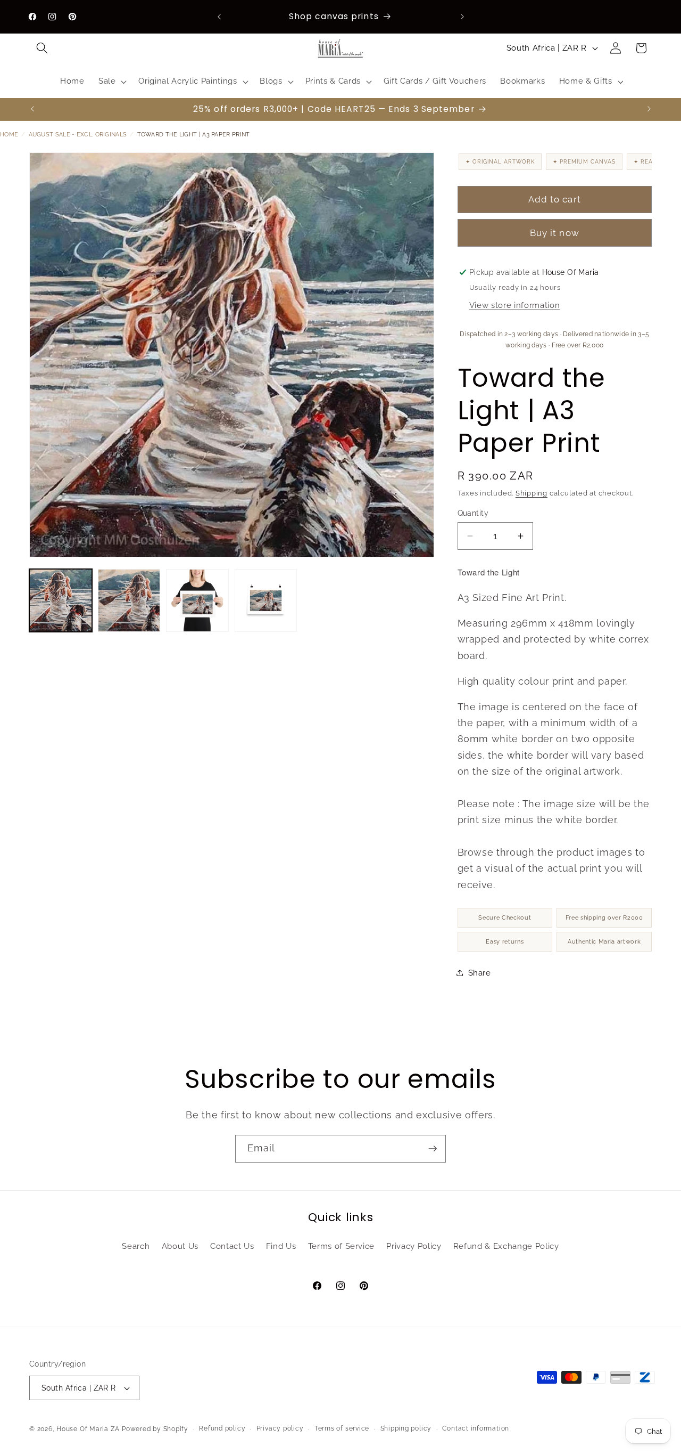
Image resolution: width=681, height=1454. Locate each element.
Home (9, 134)
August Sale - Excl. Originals (78, 134)
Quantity (473, 512)
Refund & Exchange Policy (506, 1246)
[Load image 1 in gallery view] (60, 600)
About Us (180, 1246)
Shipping (531, 493)
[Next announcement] (462, 16)
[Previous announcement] (219, 16)
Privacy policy (280, 1428)
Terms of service (341, 1428)
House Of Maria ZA (88, 1429)
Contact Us (232, 1246)
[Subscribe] (432, 1149)
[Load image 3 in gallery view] (197, 600)
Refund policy (222, 1428)
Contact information (475, 1428)
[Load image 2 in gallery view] (129, 600)
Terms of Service (341, 1246)
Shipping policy (406, 1428)
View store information (514, 305)
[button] (42, 48)
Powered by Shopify (155, 1429)
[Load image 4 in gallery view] (266, 600)
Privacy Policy (413, 1246)
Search (136, 1246)
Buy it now (554, 233)
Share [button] (479, 973)
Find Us (281, 1246)
